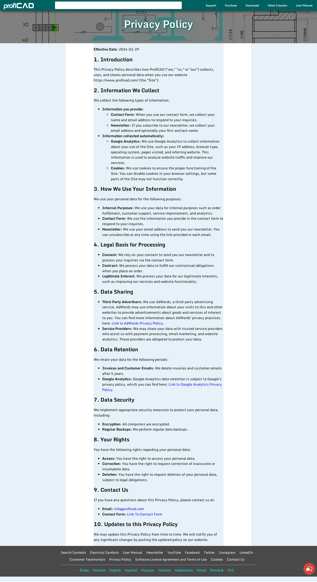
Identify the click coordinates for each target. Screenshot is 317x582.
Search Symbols (73, 552)
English (115, 570)
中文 (231, 570)
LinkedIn (246, 552)
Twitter (209, 552)
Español (131, 570)
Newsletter (154, 552)
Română (216, 570)
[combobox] (118, 5)
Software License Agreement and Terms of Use (171, 559)
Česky (84, 570)
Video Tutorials (277, 5)
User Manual (304, 5)
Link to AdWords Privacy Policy (137, 323)
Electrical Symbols (104, 552)
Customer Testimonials (87, 559)
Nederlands (184, 570)
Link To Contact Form (144, 514)
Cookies (217, 559)
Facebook (192, 552)
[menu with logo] (17, 6)
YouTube (174, 552)
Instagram (227, 552)
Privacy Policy (120, 559)
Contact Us (235, 559)
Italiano (164, 570)
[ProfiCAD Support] (309, 574)
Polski (201, 570)
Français (147, 570)
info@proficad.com (129, 509)
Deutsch (99, 570)
